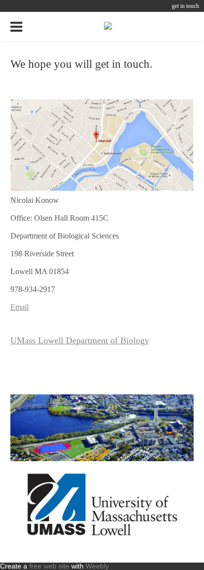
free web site (49, 566)
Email (19, 307)
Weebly (97, 566)
